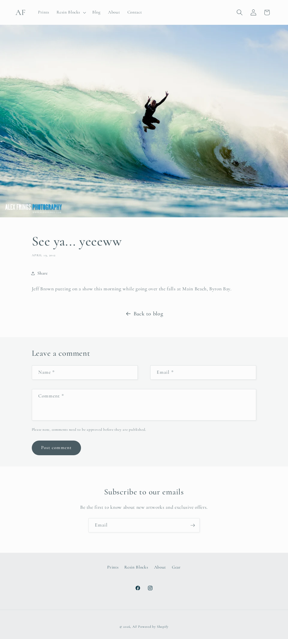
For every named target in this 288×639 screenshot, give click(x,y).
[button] (71, 12)
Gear (176, 567)
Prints (112, 567)
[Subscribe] (192, 525)
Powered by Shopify (153, 627)
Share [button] (42, 273)
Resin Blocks (136, 567)
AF (134, 627)
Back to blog (148, 313)
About (160, 567)
